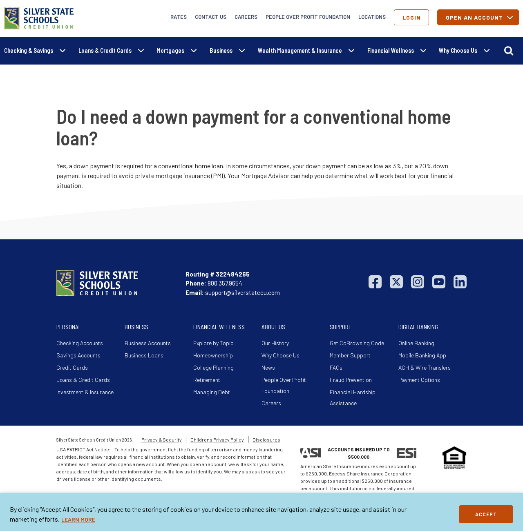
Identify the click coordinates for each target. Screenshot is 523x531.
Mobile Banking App (422, 355)
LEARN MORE (78, 519)
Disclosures (266, 439)
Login (411, 17)
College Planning (213, 367)
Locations (372, 16)
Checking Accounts (79, 342)
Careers (246, 16)
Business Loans (144, 355)
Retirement (206, 379)
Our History (275, 342)
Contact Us (210, 16)
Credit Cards (72, 367)
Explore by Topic (213, 342)
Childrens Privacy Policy (217, 439)
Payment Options (419, 379)
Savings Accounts (78, 355)
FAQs (336, 367)
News (268, 367)
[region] (261, 512)
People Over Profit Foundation (308, 16)
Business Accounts (148, 342)
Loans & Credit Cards (83, 379)
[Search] (509, 51)
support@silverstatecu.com (242, 292)
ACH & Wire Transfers (424, 367)
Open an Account (474, 17)
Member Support (350, 355)
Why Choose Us (280, 355)
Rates (178, 16)
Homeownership (213, 355)
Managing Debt (211, 391)
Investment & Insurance (85, 391)
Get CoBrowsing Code (357, 342)
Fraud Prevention (351, 379)
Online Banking (416, 342)
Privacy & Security (161, 439)
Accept (486, 514)
